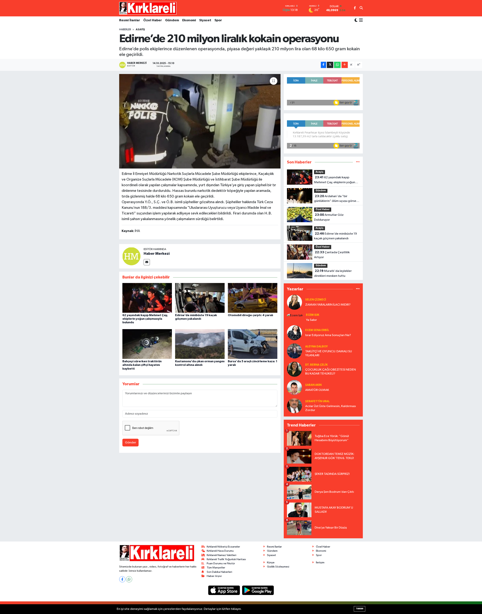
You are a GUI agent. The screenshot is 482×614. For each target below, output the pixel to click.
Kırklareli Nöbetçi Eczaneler (223, 546)
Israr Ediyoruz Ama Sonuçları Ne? (328, 335)
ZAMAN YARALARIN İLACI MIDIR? (328, 304)
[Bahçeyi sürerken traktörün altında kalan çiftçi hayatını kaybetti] (147, 344)
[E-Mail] (147, 262)
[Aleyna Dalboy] (294, 350)
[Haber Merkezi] (131, 256)
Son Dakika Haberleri (219, 572)
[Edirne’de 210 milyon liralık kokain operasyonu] (200, 121)
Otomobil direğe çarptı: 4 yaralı (250, 315)
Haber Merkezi (157, 254)
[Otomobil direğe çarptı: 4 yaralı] (252, 297)
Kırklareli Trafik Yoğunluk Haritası (226, 559)
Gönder (130, 442)
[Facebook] (122, 579)
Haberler (125, 29)
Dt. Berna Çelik (316, 364)
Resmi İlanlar (129, 20)
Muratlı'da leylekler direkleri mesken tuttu (333, 273)
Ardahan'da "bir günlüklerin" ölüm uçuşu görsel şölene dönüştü (335, 199)
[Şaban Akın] (294, 387)
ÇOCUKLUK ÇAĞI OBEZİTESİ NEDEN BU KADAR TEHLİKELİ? (330, 371)
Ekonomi (189, 20)
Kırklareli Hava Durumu (220, 550)
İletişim (320, 562)
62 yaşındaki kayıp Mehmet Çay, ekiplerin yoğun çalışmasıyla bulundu (145, 319)
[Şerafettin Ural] (294, 405)
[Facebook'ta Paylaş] (323, 65)
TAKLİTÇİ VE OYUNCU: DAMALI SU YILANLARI (328, 353)
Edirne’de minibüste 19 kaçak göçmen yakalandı (335, 236)
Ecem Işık (312, 314)
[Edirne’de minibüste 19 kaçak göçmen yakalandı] (200, 297)
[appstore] (224, 590)
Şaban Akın (313, 385)
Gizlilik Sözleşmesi (278, 566)
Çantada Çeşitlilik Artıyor (332, 255)
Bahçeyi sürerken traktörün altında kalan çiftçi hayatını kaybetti (142, 365)
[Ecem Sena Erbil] (294, 332)
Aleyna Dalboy (316, 346)
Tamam (359, 609)
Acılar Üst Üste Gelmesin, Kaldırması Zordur (330, 408)
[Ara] (361, 8)
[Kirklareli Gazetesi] (148, 8)
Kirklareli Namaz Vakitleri (221, 555)
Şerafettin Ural (317, 401)
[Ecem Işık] (295, 315)
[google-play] (258, 590)
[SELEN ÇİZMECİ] (294, 302)
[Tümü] (358, 162)
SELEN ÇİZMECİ (315, 299)
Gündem (172, 20)
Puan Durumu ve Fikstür (221, 563)
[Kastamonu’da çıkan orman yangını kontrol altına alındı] (200, 344)
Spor (218, 20)
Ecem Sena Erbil (317, 330)
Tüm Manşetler (216, 567)
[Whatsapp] (129, 579)
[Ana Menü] (360, 20)
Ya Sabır (311, 320)
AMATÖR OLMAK (317, 390)
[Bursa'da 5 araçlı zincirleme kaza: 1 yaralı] (252, 344)
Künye (271, 562)
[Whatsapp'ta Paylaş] (337, 65)
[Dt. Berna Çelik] (294, 369)
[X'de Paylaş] (330, 65)
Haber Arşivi (214, 576)
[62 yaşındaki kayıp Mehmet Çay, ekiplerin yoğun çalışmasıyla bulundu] (147, 297)
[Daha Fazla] (345, 65)
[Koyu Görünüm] (356, 20)
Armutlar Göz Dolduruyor (329, 217)
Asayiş (140, 29)
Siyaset (205, 20)
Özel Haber (152, 20)
